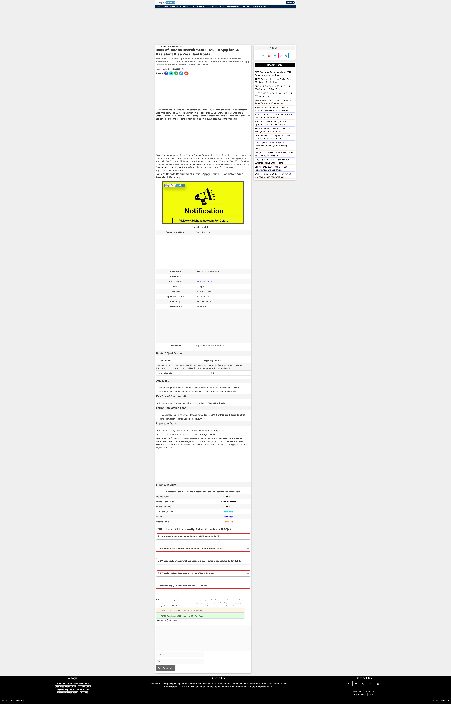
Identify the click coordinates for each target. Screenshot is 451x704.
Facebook (228, 517)
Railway (246, 6)
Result (186, 6)
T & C (371, 694)
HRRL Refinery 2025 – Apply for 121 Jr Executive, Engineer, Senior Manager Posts (273, 146)
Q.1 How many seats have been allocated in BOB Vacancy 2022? (189, 536)
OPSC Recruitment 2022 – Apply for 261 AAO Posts (181, 610)
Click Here (228, 497)
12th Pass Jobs (81, 683)
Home (158, 6)
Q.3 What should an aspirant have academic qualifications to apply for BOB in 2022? (199, 561)
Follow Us (228, 522)
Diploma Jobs (82, 689)
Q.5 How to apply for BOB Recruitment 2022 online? (183, 585)
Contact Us (369, 691)
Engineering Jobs (65, 689)
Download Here (228, 502)
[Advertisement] (225, 25)
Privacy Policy (360, 694)
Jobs (165, 6)
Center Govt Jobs (216, 6)
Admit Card (175, 6)
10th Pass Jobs (64, 683)
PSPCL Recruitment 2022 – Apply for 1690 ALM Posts (182, 616)
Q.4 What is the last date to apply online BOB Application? (186, 573)
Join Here (228, 512)
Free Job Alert (198, 6)
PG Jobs (84, 693)
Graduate (160, 116)
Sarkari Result (233, 6)
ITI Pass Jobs (84, 687)
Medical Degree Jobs (67, 693)
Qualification (259, 6)
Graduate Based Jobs (65, 687)
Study (167, 2)
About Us (357, 691)
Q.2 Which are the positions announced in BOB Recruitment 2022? (190, 548)
